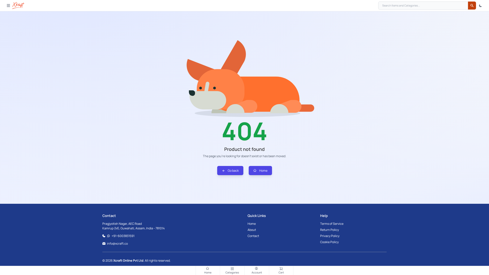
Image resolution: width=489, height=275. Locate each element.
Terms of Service (331, 224)
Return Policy (329, 230)
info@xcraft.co (117, 243)
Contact (253, 236)
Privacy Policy (329, 236)
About (252, 230)
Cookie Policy (329, 242)
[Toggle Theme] (480, 5)
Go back (233, 170)
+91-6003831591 (123, 236)
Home (263, 170)
